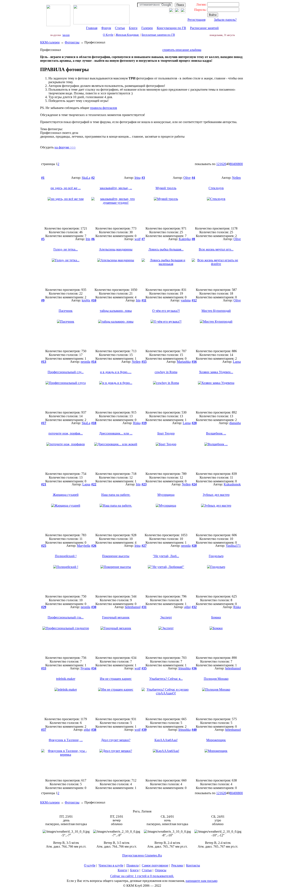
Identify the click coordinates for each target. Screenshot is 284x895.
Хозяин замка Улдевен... (216, 372)
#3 (143, 177)
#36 (194, 668)
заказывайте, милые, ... (116, 188)
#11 (144, 300)
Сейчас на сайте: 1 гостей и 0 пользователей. (142, 876)
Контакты (193, 865)
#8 (193, 239)
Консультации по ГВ (171, 28)
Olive (187, 177)
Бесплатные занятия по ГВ (158, 34)
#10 (93, 300)
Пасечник (66, 310)
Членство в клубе (111, 865)
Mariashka (184, 361)
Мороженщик (216, 740)
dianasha (235, 423)
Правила (132, 865)
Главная (91, 28)
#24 (194, 484)
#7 (143, 239)
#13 (43, 361)
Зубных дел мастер (216, 494)
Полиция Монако (216, 678)
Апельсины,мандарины (115, 249)
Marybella (83, 545)
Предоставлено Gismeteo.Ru (142, 855)
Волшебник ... (216, 433)
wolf (138, 239)
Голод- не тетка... (65, 249)
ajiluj (187, 607)
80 (231, 164)
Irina (138, 177)
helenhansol (133, 607)
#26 (93, 545)
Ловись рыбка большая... (166, 249)
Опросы (160, 870)
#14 (93, 361)
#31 (144, 607)
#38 (93, 729)
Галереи (147, 28)
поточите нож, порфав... (65, 433)
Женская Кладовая (127, 34)
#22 (93, 484)
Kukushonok (232, 484)
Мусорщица (165, 494)
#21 (43, 484)
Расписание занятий (204, 28)
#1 (42, 177)
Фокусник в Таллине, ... (66, 740)
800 (240, 164)
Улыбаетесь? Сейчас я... (166, 678)
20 (224, 164)
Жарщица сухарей (66, 494)
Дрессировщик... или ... (115, 433)
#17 (43, 423)
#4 (193, 177)
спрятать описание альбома (181, 50)
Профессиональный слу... (66, 372)
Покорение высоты (115, 556)
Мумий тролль (166, 188)
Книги (122, 870)
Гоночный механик (116, 617)
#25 (43, 545)
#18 (93, 423)
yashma (186, 300)
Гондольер (216, 556)
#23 (144, 484)
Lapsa (237, 361)
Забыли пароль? (225, 19)
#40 (194, 729)
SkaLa (86, 177)
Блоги (133, 28)
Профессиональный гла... (66, 617)
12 (218, 164)
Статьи (120, 28)
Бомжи (216, 617)
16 (221, 164)
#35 (144, 668)
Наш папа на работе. (115, 494)
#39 (144, 729)
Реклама (177, 865)
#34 (93, 668)
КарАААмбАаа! (166, 740)
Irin (88, 239)
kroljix (86, 300)
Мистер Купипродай (216, 310)
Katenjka (185, 239)
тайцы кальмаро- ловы (116, 310)
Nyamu (85, 668)
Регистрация (196, 19)
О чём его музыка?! (166, 310)
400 (235, 164)
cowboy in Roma (166, 372)
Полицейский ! (66, 556)
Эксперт (166, 617)
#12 (194, 300)
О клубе (89, 865)
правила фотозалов (103, 108)
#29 (43, 607)
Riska (137, 423)
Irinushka (184, 668)
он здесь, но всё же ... (66, 188)
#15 (144, 361)
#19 (144, 423)
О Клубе (108, 34)
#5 (42, 239)
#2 (93, 177)
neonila (85, 361)
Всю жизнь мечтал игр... (216, 249)
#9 (42, 300)
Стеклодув (216, 188)
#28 (194, 545)
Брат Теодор (166, 433)
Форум (106, 28)
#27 (144, 545)
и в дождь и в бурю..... (115, 372)
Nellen (236, 177)
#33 (43, 668)
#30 (93, 607)
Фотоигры (72, 42)
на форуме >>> (65, 147)
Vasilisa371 (233, 545)
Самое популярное (155, 865)
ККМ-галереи (50, 42)
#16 (194, 361)
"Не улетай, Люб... (166, 556)
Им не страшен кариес (116, 678)
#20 (194, 423)
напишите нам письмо (201, 881)
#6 (93, 239)
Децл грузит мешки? (115, 740)
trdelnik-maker (65, 678)
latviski (66, 35)
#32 (194, 607)
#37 (43, 729)
